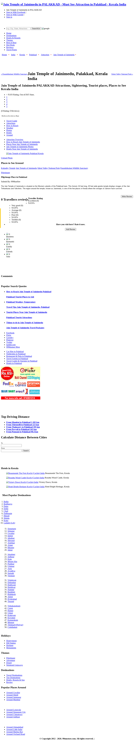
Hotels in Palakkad (14, 363)
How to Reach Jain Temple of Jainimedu (23, 142)
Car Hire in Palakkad (15, 351)
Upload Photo (7, 158)
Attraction (45, 55)
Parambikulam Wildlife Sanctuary (74, 168)
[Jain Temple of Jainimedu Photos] (25, 153)
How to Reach (12, 125)
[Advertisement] (48, 62)
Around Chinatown (14, 714)
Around (9, 135)
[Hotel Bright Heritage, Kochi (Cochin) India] (25, 487)
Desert (9, 663)
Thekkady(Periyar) (15, 625)
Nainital (11, 589)
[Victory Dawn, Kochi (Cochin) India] (22, 482)
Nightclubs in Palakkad (16, 354)
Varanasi (11, 576)
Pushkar (11, 564)
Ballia (6, 501)
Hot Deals (10, 45)
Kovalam (11, 618)
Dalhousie (8, 513)
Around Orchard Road (15, 734)
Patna (6, 506)
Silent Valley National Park (48, 168)
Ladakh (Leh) (9, 523)
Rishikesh (12, 594)
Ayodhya (11, 571)
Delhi (6, 509)
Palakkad (33, 55)
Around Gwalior (13, 692)
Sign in (9, 17)
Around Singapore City (16, 712)
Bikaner (11, 547)
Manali (6, 516)
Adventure (10, 660)
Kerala (22, 55)
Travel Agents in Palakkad (17, 358)
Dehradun (12, 582)
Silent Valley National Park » (122, 74)
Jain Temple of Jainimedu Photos (20, 147)
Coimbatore (12, 627)
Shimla (6, 518)
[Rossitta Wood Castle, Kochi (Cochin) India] (25, 478)
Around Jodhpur (13, 717)
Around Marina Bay (14, 732)
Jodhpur (11, 557)
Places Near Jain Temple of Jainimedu (22, 144)
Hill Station (11, 643)
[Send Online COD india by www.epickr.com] (20, 399)
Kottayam (12, 615)
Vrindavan (12, 580)
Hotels (9, 133)
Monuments (11, 648)
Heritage (9, 645)
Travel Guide (11, 121)
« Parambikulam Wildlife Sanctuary (14, 74)
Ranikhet (11, 592)
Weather (9, 128)
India (13, 55)
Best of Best (11, 42)
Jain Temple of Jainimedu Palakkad (28, 291)
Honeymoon (11, 641)
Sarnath (11, 573)
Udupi (10, 613)
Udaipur (11, 566)
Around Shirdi (12, 695)
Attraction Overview (14, 139)
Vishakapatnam (14, 606)
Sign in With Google (14, 15)
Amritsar (11, 543)
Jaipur (10, 550)
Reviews (9, 47)
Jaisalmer (11, 554)
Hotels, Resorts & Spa (15, 680)
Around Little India (14, 729)
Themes (9, 40)
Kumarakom (13, 620)
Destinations (11, 35)
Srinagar (11, 531)
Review (9, 682)
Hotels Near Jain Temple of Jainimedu (22, 149)
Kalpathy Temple (8, 168)
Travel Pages (11, 50)
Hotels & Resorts (13, 38)
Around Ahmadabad (14, 727)
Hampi (10, 610)
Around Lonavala (13, 710)
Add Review (70, 229)
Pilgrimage (5, 173)
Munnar (11, 622)
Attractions (10, 123)
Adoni (10, 597)
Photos (9, 130)
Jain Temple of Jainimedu (63, 55)
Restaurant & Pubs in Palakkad (19, 356)
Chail (6, 511)
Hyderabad (12, 599)
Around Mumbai (13, 700)
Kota (10, 559)
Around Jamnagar (13, 697)
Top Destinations (13, 677)
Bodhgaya (8, 504)
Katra (6, 520)
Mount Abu (12, 561)
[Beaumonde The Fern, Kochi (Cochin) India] (25, 473)
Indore (10, 536)
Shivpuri (11, 540)
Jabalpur (11, 538)
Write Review (127, 197)
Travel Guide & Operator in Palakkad (21, 361)
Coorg (10, 608)
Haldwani (12, 585)
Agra (10, 568)
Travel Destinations (14, 675)
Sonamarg (12, 529)
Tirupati (11, 601)
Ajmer (10, 545)
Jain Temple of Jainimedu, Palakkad (27, 307)
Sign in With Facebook (15, 12)
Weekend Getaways (14, 665)
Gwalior (11, 533)
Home (8, 33)
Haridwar (11, 587)
